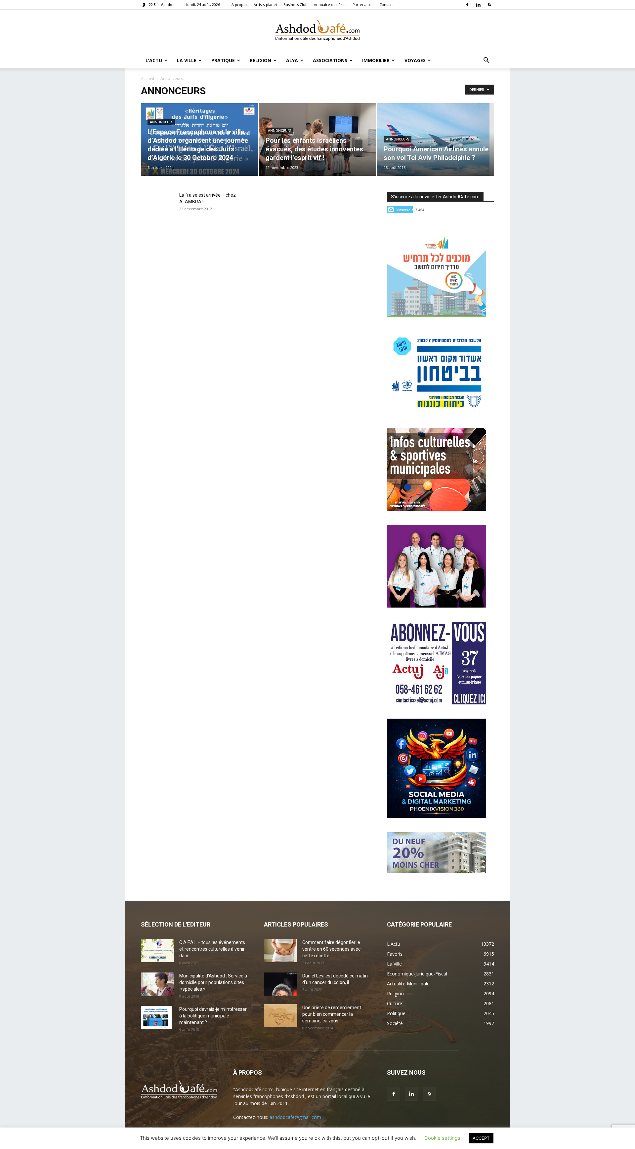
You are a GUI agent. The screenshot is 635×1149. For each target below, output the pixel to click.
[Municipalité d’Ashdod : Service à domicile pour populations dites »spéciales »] (157, 984)
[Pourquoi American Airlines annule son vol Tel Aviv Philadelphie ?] (435, 139)
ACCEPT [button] (481, 1138)
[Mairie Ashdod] (436, 412)
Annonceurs (161, 122)
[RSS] (489, 4)
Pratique (223, 60)
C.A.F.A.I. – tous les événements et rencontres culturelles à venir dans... (212, 949)
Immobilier (376, 60)
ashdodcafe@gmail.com (295, 1117)
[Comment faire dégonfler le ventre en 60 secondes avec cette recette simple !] (280, 950)
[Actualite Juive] (436, 702)
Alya (292, 60)
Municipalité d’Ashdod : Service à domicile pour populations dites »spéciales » (213, 982)
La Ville (186, 60)
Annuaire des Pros (330, 4)
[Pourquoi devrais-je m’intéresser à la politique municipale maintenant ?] (156, 1017)
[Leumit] (436, 606)
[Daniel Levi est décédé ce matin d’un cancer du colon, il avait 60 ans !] (280, 984)
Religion (260, 60)
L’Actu (154, 60)
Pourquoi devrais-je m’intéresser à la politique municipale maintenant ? (213, 1016)
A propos (239, 4)
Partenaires (363, 4)
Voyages (415, 60)
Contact (386, 4)
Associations (330, 60)
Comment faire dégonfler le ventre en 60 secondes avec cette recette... (331, 949)
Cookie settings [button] (442, 1138)
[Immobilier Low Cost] (436, 871)
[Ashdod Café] (317, 31)
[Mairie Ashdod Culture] (436, 509)
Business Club (295, 4)
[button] (486, 61)
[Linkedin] (478, 4)
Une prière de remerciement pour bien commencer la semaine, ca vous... (331, 1014)
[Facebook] (467, 4)
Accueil (147, 78)
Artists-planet (265, 4)
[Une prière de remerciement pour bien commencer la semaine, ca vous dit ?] (280, 1015)
